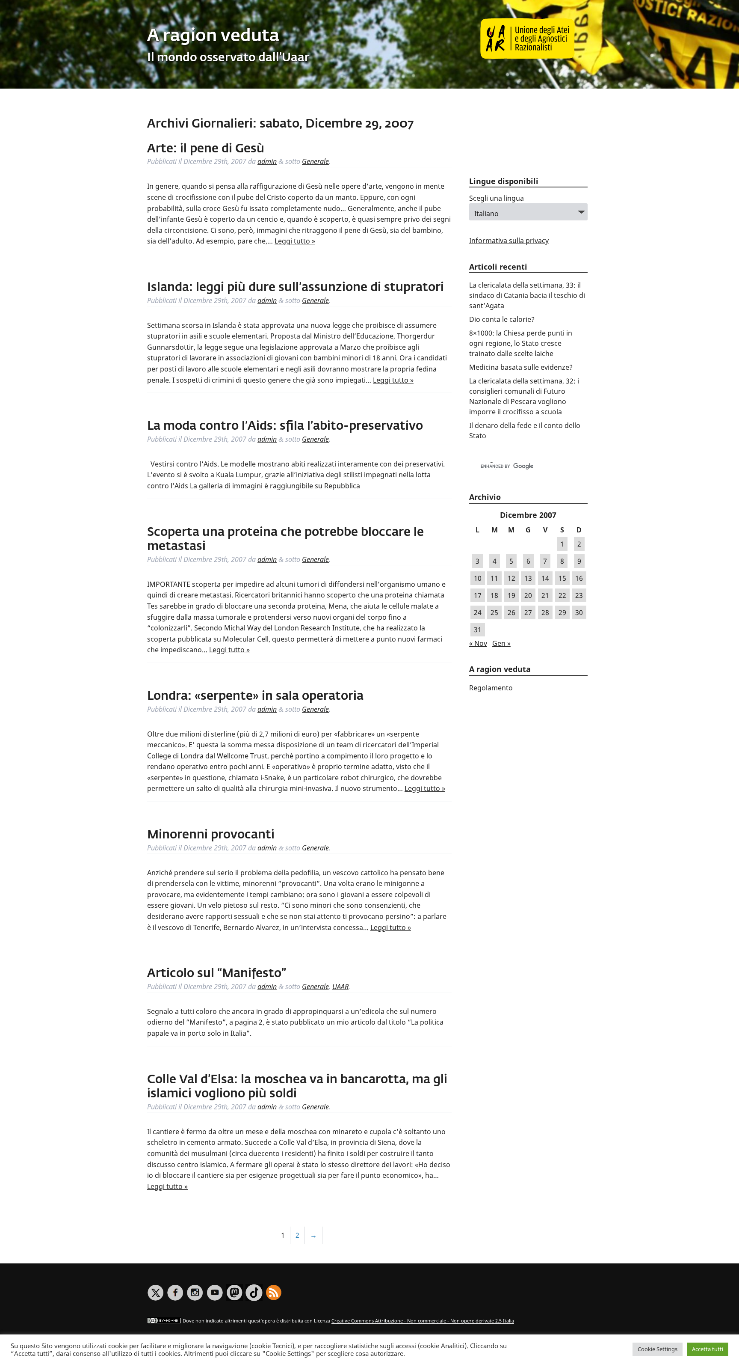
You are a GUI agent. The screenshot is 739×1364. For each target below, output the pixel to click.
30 (579, 612)
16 (579, 578)
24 (478, 612)
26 (511, 612)
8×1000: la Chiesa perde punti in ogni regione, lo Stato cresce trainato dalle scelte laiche (520, 343)
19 (511, 595)
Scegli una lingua (496, 198)
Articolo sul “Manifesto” (216, 974)
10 (478, 578)
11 (494, 578)
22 (562, 595)
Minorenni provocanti (211, 835)
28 (545, 612)
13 (528, 578)
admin (267, 161)
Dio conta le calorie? (502, 319)
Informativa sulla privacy (509, 240)
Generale (315, 161)
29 (562, 612)
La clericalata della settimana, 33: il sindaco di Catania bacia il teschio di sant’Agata (527, 295)
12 (511, 578)
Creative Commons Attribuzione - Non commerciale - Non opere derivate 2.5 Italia (422, 1321)
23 (579, 595)
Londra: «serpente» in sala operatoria (255, 696)
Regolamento (491, 687)
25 (494, 612)
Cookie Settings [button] (657, 1349)
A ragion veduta (213, 36)
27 (528, 612)
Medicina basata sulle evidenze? (521, 367)
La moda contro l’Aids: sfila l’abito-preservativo (285, 426)
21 (545, 595)
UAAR (340, 986)
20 (528, 595)
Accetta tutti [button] (707, 1349)
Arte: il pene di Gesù (205, 149)
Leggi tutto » (295, 241)
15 (562, 578)
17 (478, 595)
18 (494, 595)
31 (478, 629)
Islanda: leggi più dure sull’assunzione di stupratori (295, 288)
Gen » (501, 643)
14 (545, 578)
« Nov (478, 643)
